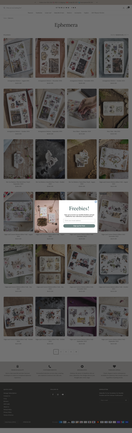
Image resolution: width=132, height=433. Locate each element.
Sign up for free (79, 226)
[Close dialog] (96, 202)
